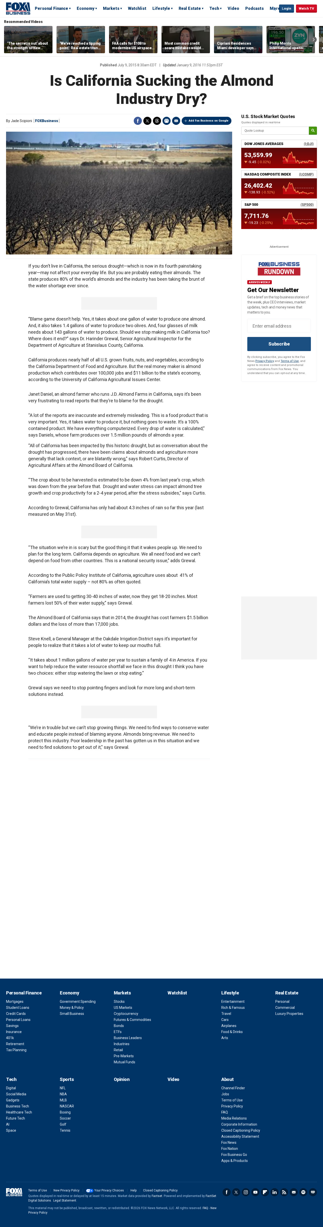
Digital (11, 1088)
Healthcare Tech (19, 1112)
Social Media (16, 1094)
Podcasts (254, 8)
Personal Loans (18, 1020)
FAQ (224, 1112)
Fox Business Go (234, 1155)
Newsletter (294, 1192)
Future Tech (15, 1118)
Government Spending (78, 1002)
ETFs (118, 1032)
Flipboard (265, 1192)
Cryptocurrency (126, 1014)
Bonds (119, 1026)
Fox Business (18, 8)
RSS (284, 1192)
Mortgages (14, 1002)
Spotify (303, 1192)
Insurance (14, 1032)
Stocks (119, 1002)
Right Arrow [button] (314, 40)
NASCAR (67, 1106)
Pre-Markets (124, 1056)
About (227, 1079)
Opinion (122, 1079)
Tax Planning (16, 1050)
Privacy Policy (264, 361)
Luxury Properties (289, 1014)
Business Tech (17, 1106)
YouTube (255, 1192)
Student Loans (17, 1008)
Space (11, 1130)
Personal (282, 1002)
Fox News (228, 1142)
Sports (67, 1079)
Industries (121, 1044)
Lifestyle (161, 8)
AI (7, 1124)
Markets (111, 8)
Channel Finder (233, 1088)
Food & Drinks (232, 1032)
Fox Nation (229, 1149)
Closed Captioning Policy (240, 1130)
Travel (226, 1014)
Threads (157, 121)
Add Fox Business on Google (208, 120)
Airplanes (228, 1026)
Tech (214, 8)
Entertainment (233, 1002)
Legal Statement (64, 1200)
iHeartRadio (313, 1192)
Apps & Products (234, 1161)
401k (10, 1038)
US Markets (123, 1008)
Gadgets (12, 1100)
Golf (63, 1124)
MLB (63, 1100)
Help (133, 1190)
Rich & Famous (233, 1008)
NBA (63, 1094)
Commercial (285, 1008)
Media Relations (234, 1118)
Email (176, 121)
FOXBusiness (46, 121)
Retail (118, 1050)
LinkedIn (275, 1192)
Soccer (65, 1118)
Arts (224, 1038)
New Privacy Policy (66, 1190)
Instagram (246, 1192)
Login (286, 8)
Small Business (72, 1014)
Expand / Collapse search (274, 9)
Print (167, 121)
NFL (63, 1088)
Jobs (225, 1094)
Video (233, 8)
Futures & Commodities (132, 1020)
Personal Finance (51, 8)
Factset (157, 1196)
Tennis (65, 1130)
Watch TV (306, 8)
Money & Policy (72, 1008)
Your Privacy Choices (109, 1190)
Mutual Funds (124, 1062)
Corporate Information (239, 1124)
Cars (225, 1020)
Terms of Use (290, 361)
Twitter (147, 121)
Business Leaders (128, 1038)
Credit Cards (16, 1014)
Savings (12, 1026)
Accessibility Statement (240, 1136)
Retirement (15, 1044)
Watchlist (137, 8)
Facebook (138, 121)
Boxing (65, 1112)
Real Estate (190, 8)
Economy (85, 8)
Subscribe (279, 344)
